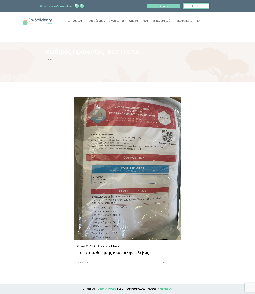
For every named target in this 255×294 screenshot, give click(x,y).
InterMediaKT (165, 288)
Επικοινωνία (184, 20)
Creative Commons (107, 288)
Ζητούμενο (75, 20)
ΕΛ (198, 20)
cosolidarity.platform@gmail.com (57, 6)
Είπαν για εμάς (162, 20)
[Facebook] (77, 6)
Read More (83, 262)
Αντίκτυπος (116, 20)
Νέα (145, 20)
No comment (170, 262)
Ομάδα (133, 20)
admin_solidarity (109, 246)
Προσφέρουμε (96, 20)
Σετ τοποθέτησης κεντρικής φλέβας (113, 252)
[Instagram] (82, 6)
